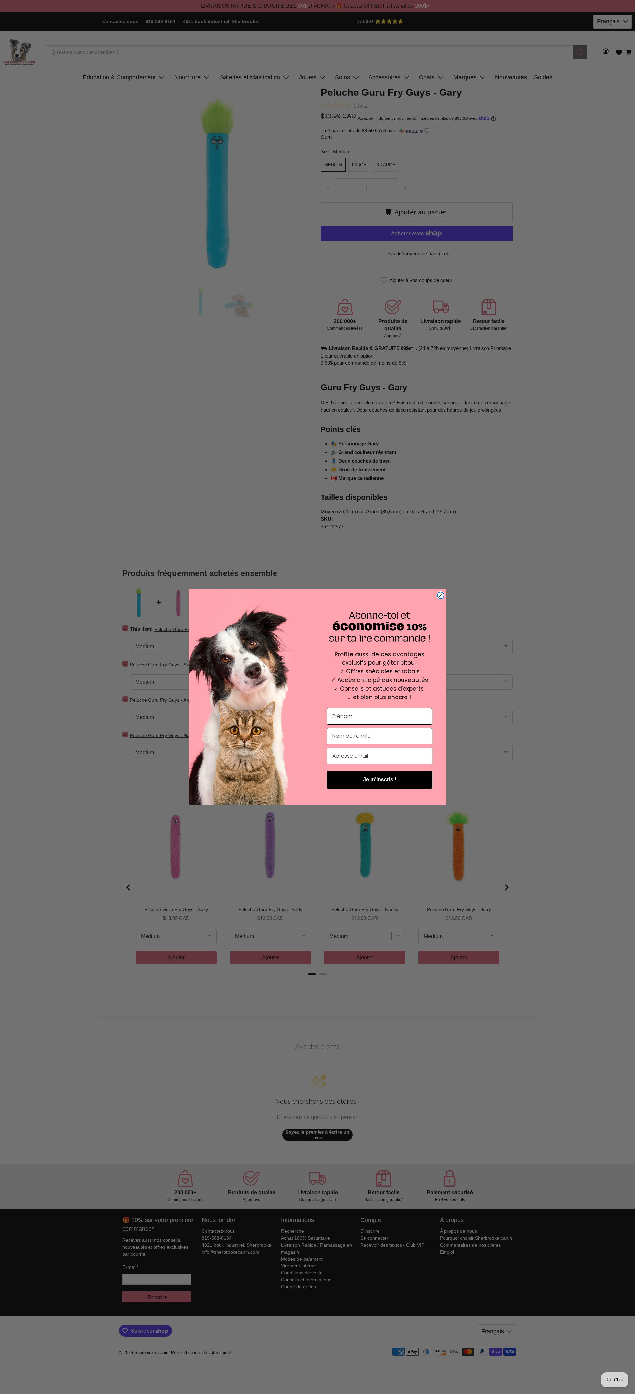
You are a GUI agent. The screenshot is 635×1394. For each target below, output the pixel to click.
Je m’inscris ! (379, 779)
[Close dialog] (440, 595)
